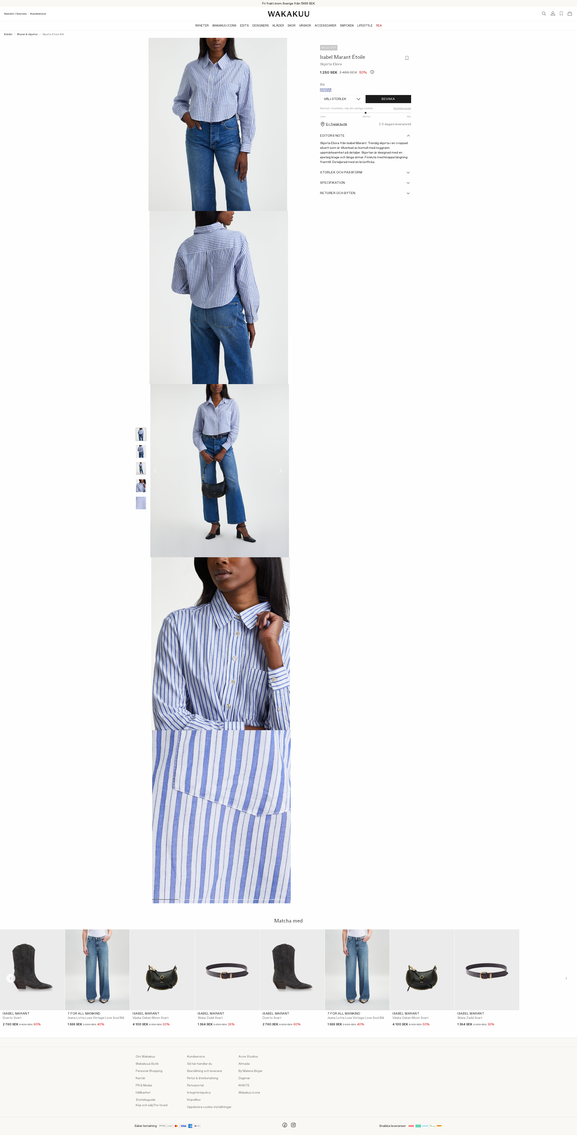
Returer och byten (337, 193)
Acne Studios (248, 1057)
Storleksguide (146, 1100)
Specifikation (332, 183)
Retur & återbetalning (202, 1078)
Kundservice (38, 14)
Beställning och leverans (204, 1071)
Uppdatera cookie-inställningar (209, 1107)
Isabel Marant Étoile (342, 57)
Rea (379, 26)
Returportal (195, 1085)
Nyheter (202, 26)
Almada (244, 1064)
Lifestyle (365, 26)
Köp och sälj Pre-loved (151, 1105)
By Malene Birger (250, 1071)
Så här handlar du (199, 1064)
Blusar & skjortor (27, 34)
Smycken (347, 26)
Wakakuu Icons (224, 26)
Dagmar (244, 1078)
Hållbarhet (143, 1093)
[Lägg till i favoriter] (406, 58)
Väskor (305, 26)
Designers (260, 26)
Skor (291, 26)
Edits (244, 26)
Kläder (278, 26)
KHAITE (244, 1085)
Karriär (140, 1078)
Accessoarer (325, 26)
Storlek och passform (341, 172)
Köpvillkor (194, 1100)
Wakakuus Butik (147, 1064)
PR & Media (144, 1085)
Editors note (332, 136)
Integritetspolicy (199, 1093)
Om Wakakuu (145, 1057)
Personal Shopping (149, 1071)
